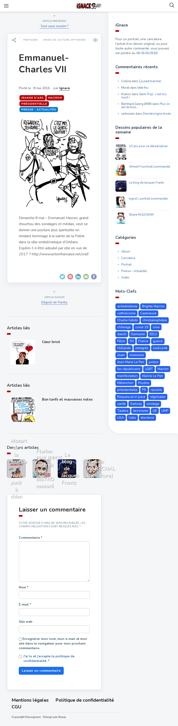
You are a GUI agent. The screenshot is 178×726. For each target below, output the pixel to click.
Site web (25, 621)
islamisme (137, 355)
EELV (153, 334)
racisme (156, 390)
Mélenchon (125, 383)
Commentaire (30, 537)
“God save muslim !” (54, 26)
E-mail (25, 604)
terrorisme (140, 410)
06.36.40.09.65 (147, 53)
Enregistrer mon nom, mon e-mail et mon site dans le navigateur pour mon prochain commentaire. (53, 643)
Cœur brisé (51, 342)
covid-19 (141, 327)
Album (125, 252)
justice (153, 362)
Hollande (124, 348)
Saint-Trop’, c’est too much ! (144, 96)
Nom (23, 587)
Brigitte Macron (153, 306)
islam (121, 355)
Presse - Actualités (38, 109)
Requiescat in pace (131, 397)
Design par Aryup (54, 717)
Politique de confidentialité (84, 700)
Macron (55, 98)
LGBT (149, 369)
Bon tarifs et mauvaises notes (67, 399)
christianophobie (155, 320)
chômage (124, 327)
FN (132, 341)
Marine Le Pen (152, 376)
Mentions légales (30, 700)
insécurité (160, 348)
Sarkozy (136, 404)
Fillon (121, 341)
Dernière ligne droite (157, 114)
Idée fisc (143, 88)
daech (121, 334)
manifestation (127, 376)
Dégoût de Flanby (54, 302)
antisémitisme (127, 306)
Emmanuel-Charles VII (44, 64)
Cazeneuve (148, 313)
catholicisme (126, 313)
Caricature (128, 258)
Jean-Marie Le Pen (130, 362)
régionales (157, 397)
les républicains (128, 369)
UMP (165, 410)
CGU (16, 707)
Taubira (122, 410)
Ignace (64, 88)
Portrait (126, 265)
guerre (158, 341)
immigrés (141, 348)
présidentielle (34, 104)
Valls (132, 417)
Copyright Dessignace (26, 717)
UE (155, 410)
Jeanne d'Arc (32, 98)
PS (144, 390)
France (143, 341)
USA (120, 417)
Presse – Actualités (134, 271)
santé (121, 404)
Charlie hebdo (127, 320)
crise (156, 327)
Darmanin (138, 334)
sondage (152, 404)
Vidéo (125, 277)
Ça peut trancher (150, 81)
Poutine (143, 383)
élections (147, 417)
